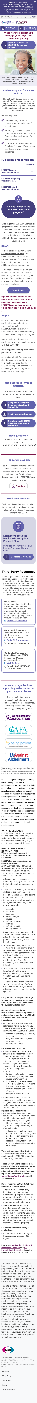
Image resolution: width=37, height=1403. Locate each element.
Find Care (20, 486)
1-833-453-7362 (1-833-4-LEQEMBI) (18, 308)
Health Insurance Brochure (20, 414)
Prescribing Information (6, 17)
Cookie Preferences (8, 1389)
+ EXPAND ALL (31, 164)
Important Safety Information (19, 17)
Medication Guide (32, 17)
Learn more (29, 7)
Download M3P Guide (21, 557)
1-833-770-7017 (11, 345)
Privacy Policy (6, 1376)
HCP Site (34, 16)
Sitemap (4, 1385)
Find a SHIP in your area (18, 640)
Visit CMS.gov (13, 663)
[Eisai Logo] (18, 1350)
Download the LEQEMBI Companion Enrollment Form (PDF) (19, 423)
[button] (18, 171)
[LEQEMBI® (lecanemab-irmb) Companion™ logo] (8, 22)
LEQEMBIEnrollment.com (12, 254)
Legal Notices (6, 1380)
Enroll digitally (18, 290)
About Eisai (5, 1371)
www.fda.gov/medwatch (12, 1176)
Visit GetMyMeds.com (17, 620)
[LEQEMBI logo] (21, 22)
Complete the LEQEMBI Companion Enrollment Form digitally (18, 405)
